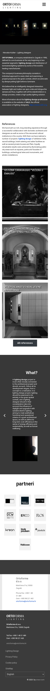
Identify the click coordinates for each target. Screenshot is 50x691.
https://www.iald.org (38, 105)
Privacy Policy (12, 657)
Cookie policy (11, 663)
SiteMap (9, 668)
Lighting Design (12, 651)
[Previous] (5, 413)
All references (25, 343)
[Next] (45, 413)
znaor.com (40, 680)
